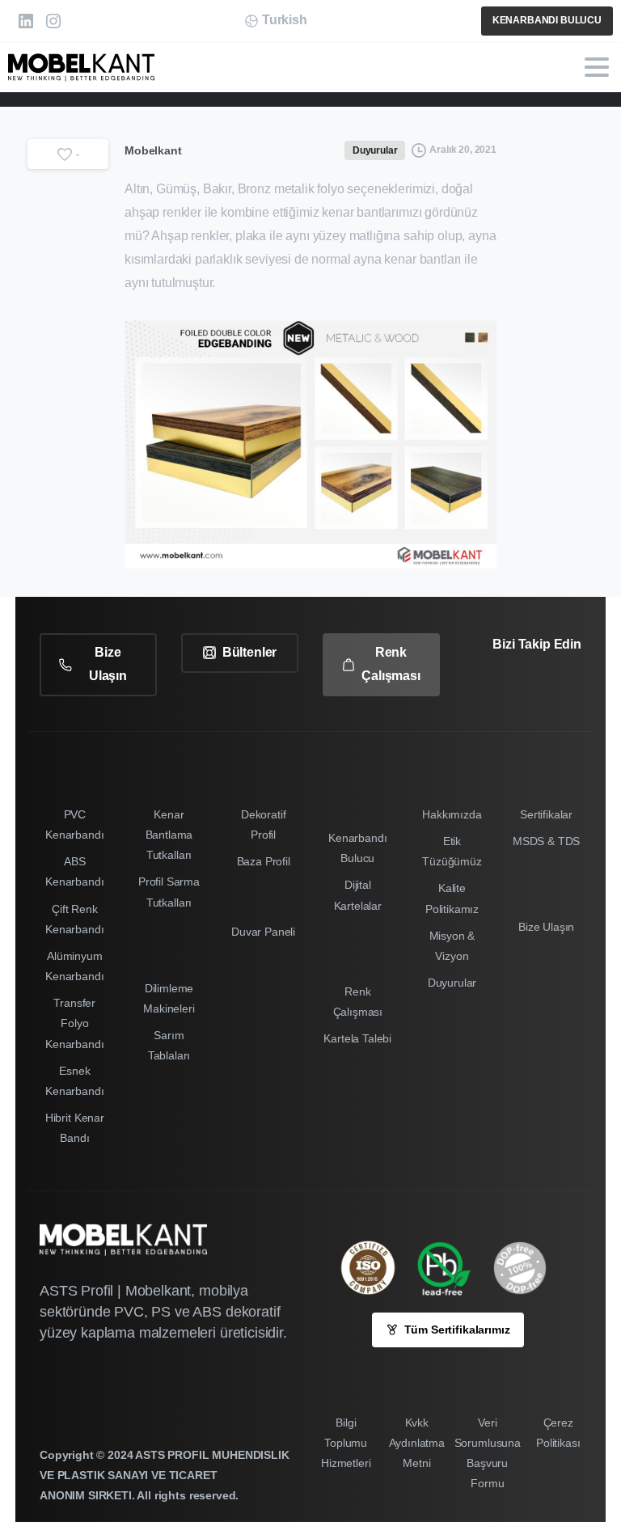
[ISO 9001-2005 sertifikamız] (376, 1268)
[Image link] (452, 1268)
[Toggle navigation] (597, 67)
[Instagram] (53, 21)
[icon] (528, 1268)
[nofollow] (525, 690)
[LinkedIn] (26, 21)
